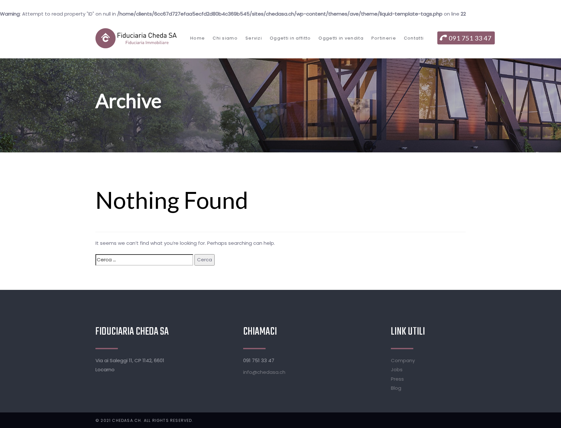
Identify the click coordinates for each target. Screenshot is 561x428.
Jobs (397, 369)
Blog (396, 388)
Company (403, 360)
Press (397, 378)
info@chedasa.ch (264, 372)
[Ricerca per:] (144, 260)
